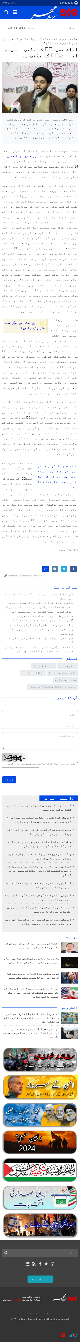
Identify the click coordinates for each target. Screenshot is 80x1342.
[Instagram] (52, 1264)
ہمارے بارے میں (39, 1312)
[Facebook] (40, 1264)
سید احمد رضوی (65, 679)
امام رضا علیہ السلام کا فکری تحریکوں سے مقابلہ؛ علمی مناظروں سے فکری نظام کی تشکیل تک (31, 1018)
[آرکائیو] (27, 1264)
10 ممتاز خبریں (59, 798)
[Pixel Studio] (61, 1335)
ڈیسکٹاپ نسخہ (40, 1279)
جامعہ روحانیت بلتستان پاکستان (52, 686)
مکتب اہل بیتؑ (43, 666)
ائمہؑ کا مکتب (33, 673)
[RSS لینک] (33, 1264)
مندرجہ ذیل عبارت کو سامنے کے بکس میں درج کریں (42, 763)
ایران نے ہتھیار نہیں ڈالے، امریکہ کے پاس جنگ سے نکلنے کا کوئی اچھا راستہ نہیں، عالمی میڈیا (31, 992)
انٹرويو (69, 1007)
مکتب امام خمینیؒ (62, 673)
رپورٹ (72, 937)
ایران (72, 28)
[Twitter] (46, 1264)
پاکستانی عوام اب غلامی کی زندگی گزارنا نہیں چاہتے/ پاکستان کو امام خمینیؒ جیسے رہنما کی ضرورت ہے (41, 629)
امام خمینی (68, 666)
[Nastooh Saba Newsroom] (72, 1335)
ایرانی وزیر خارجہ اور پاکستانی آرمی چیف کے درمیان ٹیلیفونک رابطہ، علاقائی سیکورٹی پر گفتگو (39, 871)
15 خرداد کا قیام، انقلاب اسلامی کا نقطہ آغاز (42, 620)
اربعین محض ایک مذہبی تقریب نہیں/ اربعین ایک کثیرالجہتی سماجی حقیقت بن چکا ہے (31, 1033)
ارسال (9, 779)
